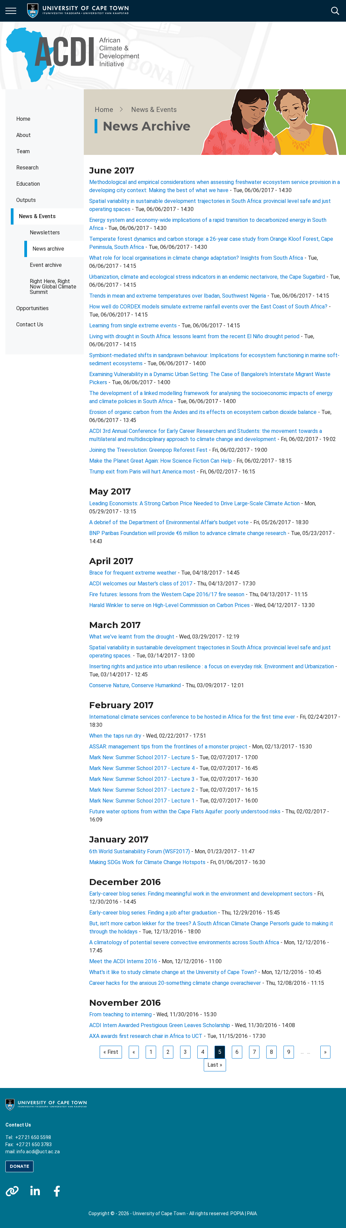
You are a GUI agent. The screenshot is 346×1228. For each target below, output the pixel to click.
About (23, 135)
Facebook (56, 1191)
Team (23, 151)
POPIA (237, 1213)
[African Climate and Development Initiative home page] (76, 55)
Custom (12, 1191)
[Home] (45, 1104)
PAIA (252, 1213)
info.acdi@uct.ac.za (38, 1151)
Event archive (46, 265)
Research (27, 167)
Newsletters (45, 232)
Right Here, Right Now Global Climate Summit (53, 286)
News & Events (37, 216)
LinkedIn (35, 1191)
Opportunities (32, 308)
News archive (48, 249)
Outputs (26, 200)
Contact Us (29, 324)
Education (28, 184)
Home (23, 119)
